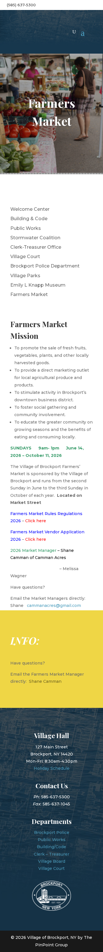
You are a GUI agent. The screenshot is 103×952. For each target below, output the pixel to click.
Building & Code (28, 218)
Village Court (25, 256)
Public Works (25, 228)
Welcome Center (29, 209)
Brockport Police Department (45, 266)
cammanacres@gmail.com (54, 605)
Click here (35, 539)
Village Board (51, 861)
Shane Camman (45, 681)
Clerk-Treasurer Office (35, 247)
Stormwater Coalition (35, 237)
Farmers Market (29, 294)
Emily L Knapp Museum (38, 285)
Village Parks (25, 275)
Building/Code (51, 846)
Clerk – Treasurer (51, 854)
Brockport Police (51, 832)
